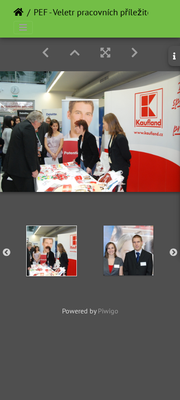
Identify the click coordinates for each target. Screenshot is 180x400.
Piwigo (108, 310)
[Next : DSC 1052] (135, 52)
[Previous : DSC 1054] (45, 52)
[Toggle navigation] (23, 27)
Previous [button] (6, 252)
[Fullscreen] (105, 52)
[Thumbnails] (74, 52)
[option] (51, 251)
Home (19, 12)
